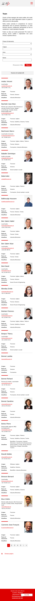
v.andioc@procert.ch (6, 86)
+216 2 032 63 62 (5, 227)
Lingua (5, 47)
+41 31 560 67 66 (5, 317)
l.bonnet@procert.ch (6, 359)
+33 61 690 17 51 (5, 87)
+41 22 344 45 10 (5, 272)
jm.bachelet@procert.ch (7, 113)
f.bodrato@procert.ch (6, 315)
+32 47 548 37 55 (5, 114)
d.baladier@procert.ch (7, 158)
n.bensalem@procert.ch (7, 248)
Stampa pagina (8, 553)
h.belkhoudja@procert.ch (7, 201)
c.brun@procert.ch (6, 506)
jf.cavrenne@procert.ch (7, 527)
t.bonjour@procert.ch (6, 338)
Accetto (26, 595)
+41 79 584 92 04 (5, 137)
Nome (4, 57)
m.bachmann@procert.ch (7, 135)
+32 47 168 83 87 (5, 293)
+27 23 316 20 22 (5, 458)
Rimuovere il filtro (18, 65)
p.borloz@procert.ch (6, 429)
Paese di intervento (8, 41)
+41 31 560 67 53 (5, 431)
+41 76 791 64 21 (5, 385)
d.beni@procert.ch (6, 270)
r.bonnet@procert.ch (6, 383)
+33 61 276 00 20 (5, 406)
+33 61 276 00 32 (5, 508)
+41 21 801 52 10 (5, 340)
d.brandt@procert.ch (6, 457)
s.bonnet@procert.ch (6, 404)
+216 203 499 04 (5, 249)
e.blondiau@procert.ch (7, 291)
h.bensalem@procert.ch (7, 225)
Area (4, 52)
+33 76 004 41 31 (5, 482)
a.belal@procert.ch (6, 179)
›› (26, 545)
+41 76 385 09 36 (5, 159)
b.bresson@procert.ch (7, 481)
